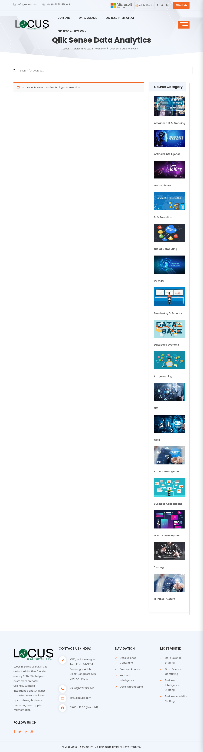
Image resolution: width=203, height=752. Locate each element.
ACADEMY (181, 5)
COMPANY (64, 18)
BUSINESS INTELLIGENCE (120, 18)
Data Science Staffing (173, 660)
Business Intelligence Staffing (172, 685)
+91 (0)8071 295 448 (58, 4)
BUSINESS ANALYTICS (71, 31)
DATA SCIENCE (88, 18)
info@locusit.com (28, 4)
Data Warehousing (131, 687)
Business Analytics (131, 669)
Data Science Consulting (128, 660)
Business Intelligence (127, 678)
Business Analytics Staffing (176, 698)
